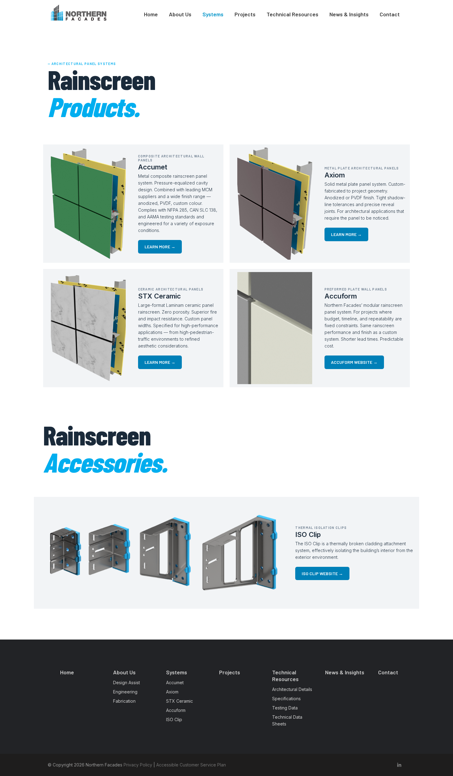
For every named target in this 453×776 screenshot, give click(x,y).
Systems (212, 14)
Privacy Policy (138, 764)
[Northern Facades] (78, 13)
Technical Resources (292, 14)
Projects (245, 14)
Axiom (172, 691)
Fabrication (124, 701)
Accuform (176, 710)
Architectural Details (292, 689)
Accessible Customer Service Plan (191, 764)
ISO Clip (174, 719)
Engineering (125, 691)
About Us (180, 14)
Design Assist (126, 682)
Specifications (286, 698)
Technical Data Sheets (287, 720)
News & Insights (349, 14)
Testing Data (285, 707)
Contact (390, 14)
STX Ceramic (179, 701)
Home (151, 14)
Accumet (175, 682)
